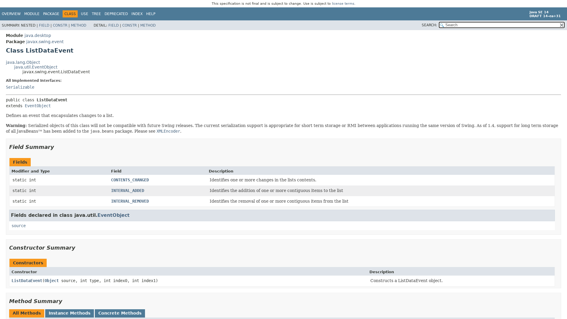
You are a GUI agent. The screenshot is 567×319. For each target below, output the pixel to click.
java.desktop (38, 35)
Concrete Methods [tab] (119, 313)
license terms (343, 4)
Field (44, 25)
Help (150, 14)
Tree (96, 14)
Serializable (20, 87)
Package (51, 14)
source (19, 225)
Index (137, 14)
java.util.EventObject (35, 67)
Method (78, 25)
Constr (60, 25)
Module (32, 14)
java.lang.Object (23, 62)
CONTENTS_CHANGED (130, 180)
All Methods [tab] (27, 313)
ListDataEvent (27, 280)
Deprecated (116, 14)
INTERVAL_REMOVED (130, 201)
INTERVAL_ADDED (127, 190)
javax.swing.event (44, 41)
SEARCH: (429, 25)
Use (84, 14)
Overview (11, 14)
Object (52, 280)
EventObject (38, 105)
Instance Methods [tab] (69, 313)
